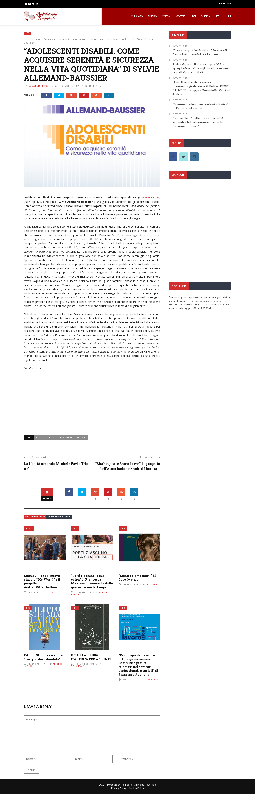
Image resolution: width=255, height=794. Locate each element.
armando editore (45, 437)
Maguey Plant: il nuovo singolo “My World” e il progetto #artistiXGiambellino (42, 581)
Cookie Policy (136, 788)
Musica (205, 16)
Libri (193, 16)
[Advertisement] (92, 400)
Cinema (166, 16)
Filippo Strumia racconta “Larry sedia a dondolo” (43, 657)
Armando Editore (149, 197)
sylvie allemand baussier (72, 437)
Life (217, 16)
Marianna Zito (79, 666)
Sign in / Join (224, 3)
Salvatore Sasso (39, 85)
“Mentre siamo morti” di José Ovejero (137, 578)
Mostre (180, 16)
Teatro (152, 16)
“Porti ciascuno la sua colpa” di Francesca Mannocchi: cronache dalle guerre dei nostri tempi (92, 581)
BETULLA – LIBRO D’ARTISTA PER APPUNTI (91, 657)
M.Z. (54, 592)
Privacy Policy (119, 788)
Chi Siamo (137, 16)
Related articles (35, 516)
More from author (59, 516)
